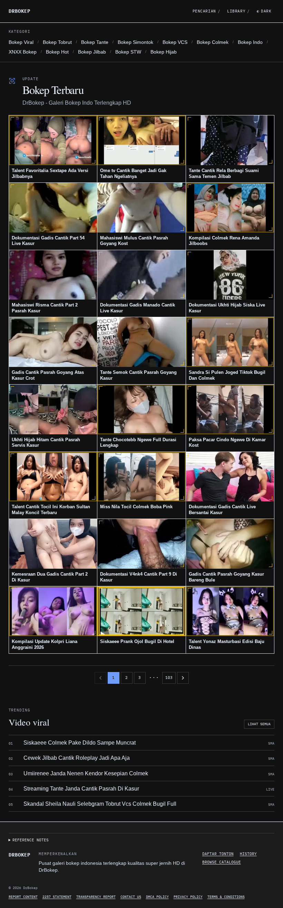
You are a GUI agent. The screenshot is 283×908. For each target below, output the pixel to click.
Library (238, 11)
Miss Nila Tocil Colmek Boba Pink (136, 506)
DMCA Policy (157, 897)
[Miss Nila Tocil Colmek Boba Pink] (141, 477)
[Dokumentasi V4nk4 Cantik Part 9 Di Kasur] (141, 544)
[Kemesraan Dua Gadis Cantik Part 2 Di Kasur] (53, 544)
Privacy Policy (188, 897)
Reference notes (30, 840)
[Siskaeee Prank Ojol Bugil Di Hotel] (141, 611)
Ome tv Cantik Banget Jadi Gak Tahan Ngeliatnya (133, 173)
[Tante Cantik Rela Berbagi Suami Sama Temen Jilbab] (230, 140)
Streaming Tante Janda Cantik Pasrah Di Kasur (81, 789)
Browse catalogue (221, 862)
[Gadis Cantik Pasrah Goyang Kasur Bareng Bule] (230, 544)
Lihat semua (259, 724)
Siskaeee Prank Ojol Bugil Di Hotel (137, 641)
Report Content (23, 897)
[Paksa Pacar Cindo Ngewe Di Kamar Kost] (230, 409)
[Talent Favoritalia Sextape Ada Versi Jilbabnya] (53, 140)
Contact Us (130, 897)
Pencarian (207, 11)
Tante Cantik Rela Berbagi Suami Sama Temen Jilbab (224, 173)
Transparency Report (96, 897)
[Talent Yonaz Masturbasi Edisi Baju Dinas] (230, 611)
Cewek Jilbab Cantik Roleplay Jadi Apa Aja (76, 758)
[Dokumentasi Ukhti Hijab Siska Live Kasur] (230, 275)
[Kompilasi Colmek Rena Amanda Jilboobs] (230, 208)
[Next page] (183, 678)
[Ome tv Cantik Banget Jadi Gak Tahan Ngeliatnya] (141, 140)
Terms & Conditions (226, 897)
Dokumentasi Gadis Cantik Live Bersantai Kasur (222, 509)
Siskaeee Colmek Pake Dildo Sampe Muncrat (79, 743)
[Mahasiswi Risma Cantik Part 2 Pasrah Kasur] (53, 275)
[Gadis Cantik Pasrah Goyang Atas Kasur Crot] (53, 342)
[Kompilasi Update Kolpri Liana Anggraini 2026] (53, 611)
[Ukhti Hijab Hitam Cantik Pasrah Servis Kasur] (53, 409)
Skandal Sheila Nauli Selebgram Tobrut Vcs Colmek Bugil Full (99, 804)
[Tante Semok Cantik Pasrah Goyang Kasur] (141, 342)
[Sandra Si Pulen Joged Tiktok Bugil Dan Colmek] (230, 342)
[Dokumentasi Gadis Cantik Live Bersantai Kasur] (230, 477)
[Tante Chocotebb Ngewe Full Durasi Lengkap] (141, 409)
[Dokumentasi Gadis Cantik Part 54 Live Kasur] (53, 208)
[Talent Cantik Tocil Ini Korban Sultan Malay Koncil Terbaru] (53, 477)
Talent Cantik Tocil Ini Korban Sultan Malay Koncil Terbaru (51, 509)
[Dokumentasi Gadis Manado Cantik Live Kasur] (141, 275)
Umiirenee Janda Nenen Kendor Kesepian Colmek (85, 773)
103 (169, 677)
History (248, 853)
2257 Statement (56, 897)
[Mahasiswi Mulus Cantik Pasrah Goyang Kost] (141, 208)
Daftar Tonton (218, 853)
